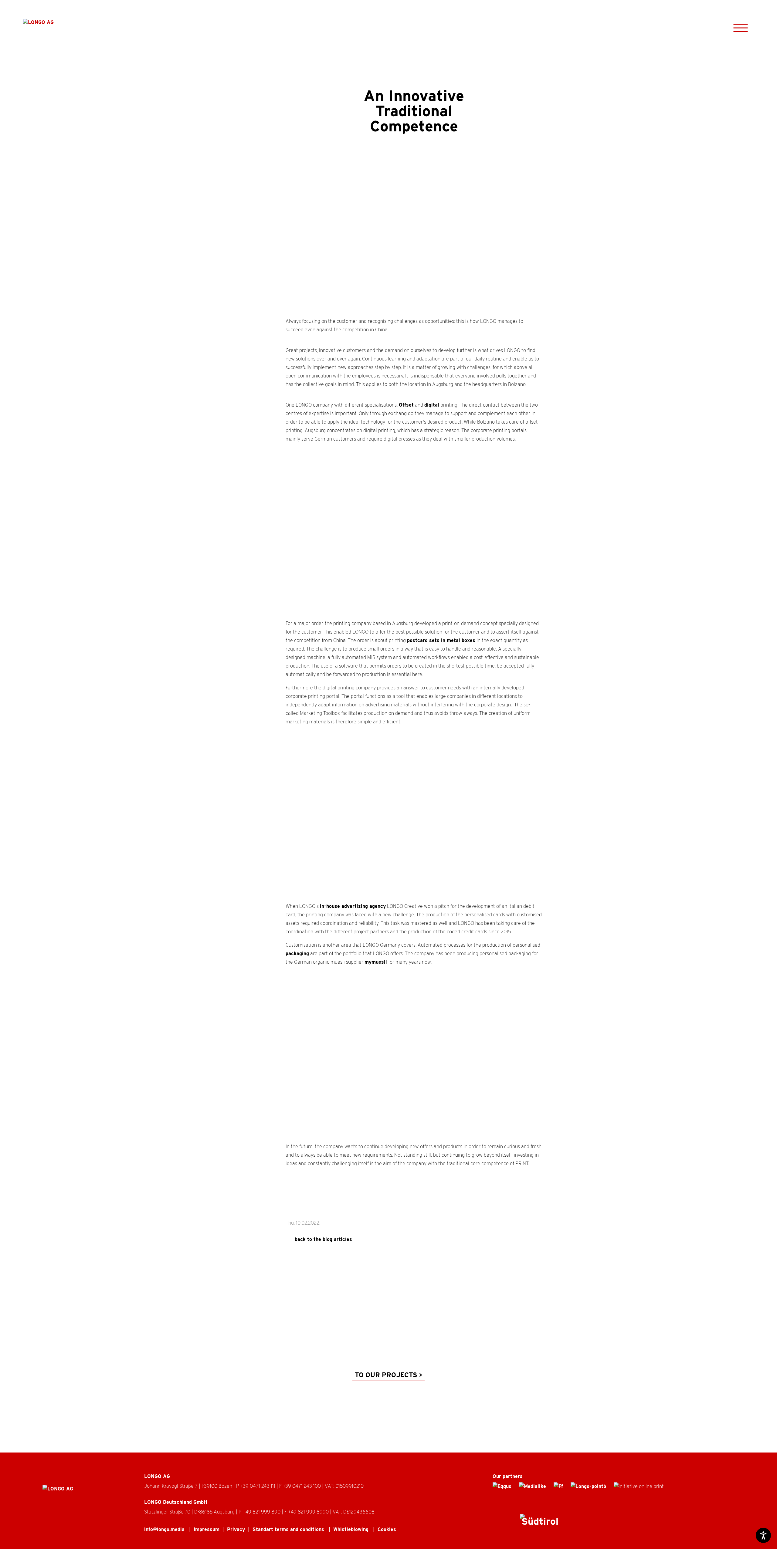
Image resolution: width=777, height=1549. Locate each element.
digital (431, 405)
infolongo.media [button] (165, 1529)
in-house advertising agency (353, 906)
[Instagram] (496, 1523)
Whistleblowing (351, 1529)
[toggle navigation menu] (740, 27)
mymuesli (376, 962)
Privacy (236, 1529)
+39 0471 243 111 (258, 1486)
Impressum (206, 1529)
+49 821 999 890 (261, 1512)
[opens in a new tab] (502, 1486)
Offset (406, 405)
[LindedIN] (510, 1523)
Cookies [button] (387, 1529)
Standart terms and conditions (289, 1529)
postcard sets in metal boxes (441, 640)
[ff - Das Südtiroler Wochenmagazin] (558, 1486)
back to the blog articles (323, 1239)
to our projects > (388, 1375)
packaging (297, 953)
